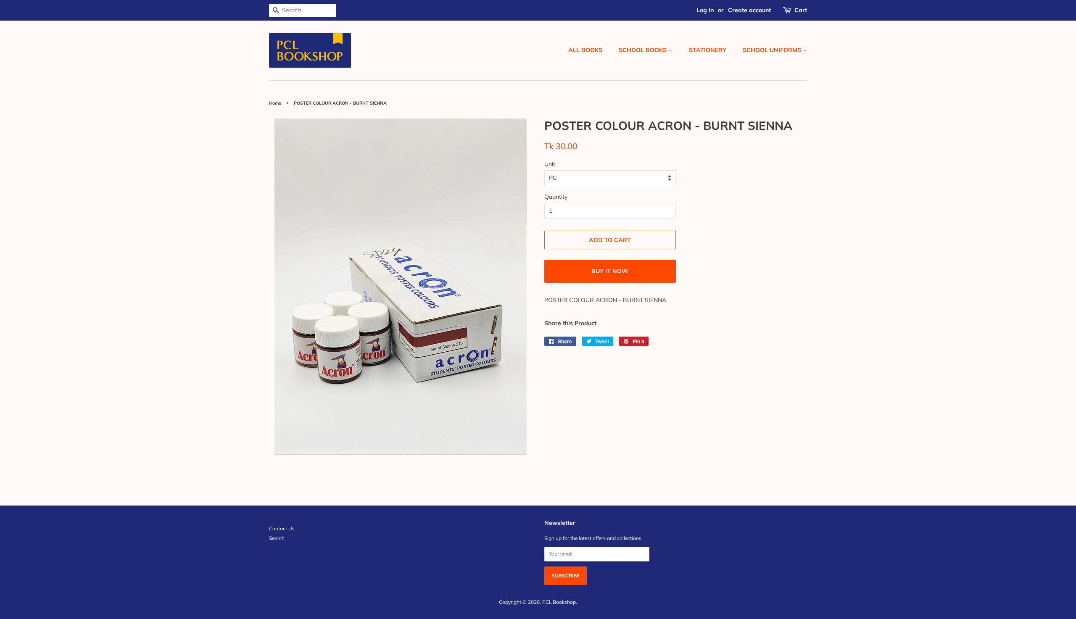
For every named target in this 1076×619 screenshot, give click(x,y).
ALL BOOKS (585, 50)
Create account (749, 10)
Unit (549, 164)
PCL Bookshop (559, 602)
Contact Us (282, 528)
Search (277, 538)
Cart (800, 10)
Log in (705, 10)
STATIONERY (707, 50)
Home (275, 103)
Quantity (555, 196)
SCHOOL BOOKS (643, 50)
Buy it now (609, 271)
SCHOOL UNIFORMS (773, 50)
